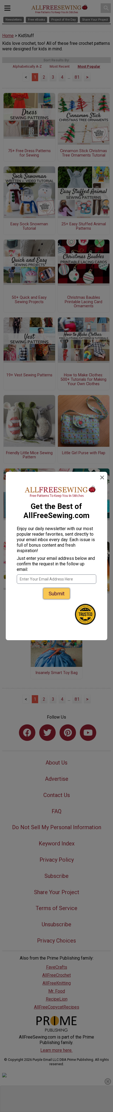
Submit (56, 593)
